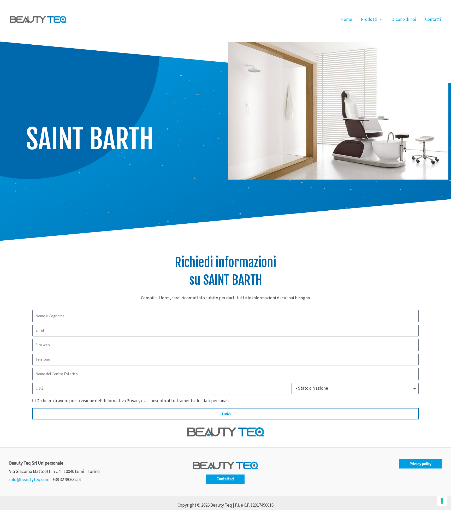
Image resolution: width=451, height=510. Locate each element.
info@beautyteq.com (29, 480)
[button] (380, 19)
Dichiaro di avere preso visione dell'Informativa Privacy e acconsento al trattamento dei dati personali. (133, 401)
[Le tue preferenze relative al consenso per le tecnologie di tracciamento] (442, 501)
